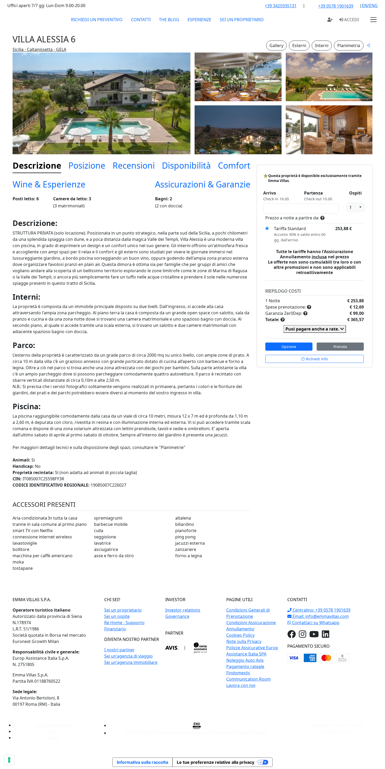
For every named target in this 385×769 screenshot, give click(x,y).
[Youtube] (314, 636)
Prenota (340, 346)
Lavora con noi (240, 685)
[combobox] (355, 207)
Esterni (299, 45)
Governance (177, 616)
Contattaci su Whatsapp (315, 622)
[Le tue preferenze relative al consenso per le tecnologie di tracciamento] (9, 760)
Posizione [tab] (86, 165)
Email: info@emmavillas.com (320, 616)
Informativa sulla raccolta (142, 762)
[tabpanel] (131, 386)
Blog (54, 737)
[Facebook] (291, 636)
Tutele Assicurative (54, 725)
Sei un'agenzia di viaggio (128, 656)
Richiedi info (316, 358)
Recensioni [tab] (134, 165)
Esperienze (199, 19)
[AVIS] (172, 647)
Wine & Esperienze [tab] (49, 184)
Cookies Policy (240, 635)
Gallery (276, 45)
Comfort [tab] (234, 165)
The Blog (169, 19)
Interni (321, 45)
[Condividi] (368, 45)
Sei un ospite (117, 616)
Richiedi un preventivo (97, 19)
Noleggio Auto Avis (245, 660)
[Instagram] (302, 636)
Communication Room (248, 679)
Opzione (289, 346)
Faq (53, 731)
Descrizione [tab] (37, 165)
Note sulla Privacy (243, 641)
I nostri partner (119, 650)
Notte (274, 301)
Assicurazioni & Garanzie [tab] (202, 184)
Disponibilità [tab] (186, 165)
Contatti (141, 19)
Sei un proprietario (242, 19)
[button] (373, 19)
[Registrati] (330, 19)
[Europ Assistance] (200, 647)
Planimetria (348, 45)
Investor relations (182, 610)
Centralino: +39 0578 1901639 (321, 610)
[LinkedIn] (325, 636)
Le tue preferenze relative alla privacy (215, 762)
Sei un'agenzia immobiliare (130, 662)
